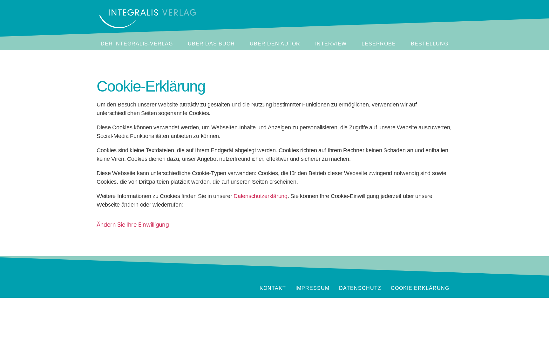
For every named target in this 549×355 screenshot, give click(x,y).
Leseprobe (379, 43)
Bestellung (429, 43)
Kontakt (273, 288)
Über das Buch (211, 43)
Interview (331, 43)
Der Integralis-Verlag (137, 43)
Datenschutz (360, 288)
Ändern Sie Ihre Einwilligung (133, 224)
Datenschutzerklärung (261, 196)
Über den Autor (275, 43)
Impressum (312, 288)
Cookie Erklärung (420, 288)
